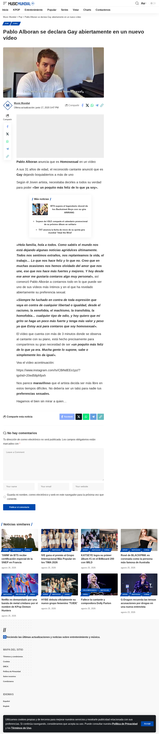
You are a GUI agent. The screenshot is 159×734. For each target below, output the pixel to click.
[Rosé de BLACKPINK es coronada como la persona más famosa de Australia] (139, 540)
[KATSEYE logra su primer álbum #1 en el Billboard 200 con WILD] (99, 540)
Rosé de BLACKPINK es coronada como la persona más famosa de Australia (136, 559)
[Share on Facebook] (82, 105)
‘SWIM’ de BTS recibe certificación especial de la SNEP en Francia (17, 559)
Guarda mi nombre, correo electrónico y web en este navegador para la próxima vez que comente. (55, 496)
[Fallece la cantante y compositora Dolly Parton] (99, 585)
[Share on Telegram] (97, 105)
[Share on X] (87, 105)
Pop (7, 23)
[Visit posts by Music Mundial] (7, 105)
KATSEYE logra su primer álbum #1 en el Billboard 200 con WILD (97, 559)
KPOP (5, 550)
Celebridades (89, 590)
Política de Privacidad (125, 724)
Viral (15, 23)
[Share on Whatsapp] (92, 105)
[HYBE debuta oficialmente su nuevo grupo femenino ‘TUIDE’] (59, 585)
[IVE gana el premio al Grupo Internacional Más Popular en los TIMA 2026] (59, 540)
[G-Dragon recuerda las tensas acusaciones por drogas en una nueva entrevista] (139, 585)
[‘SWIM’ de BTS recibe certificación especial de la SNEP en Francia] (20, 540)
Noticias (17, 550)
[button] (147, 723)
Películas (21, 594)
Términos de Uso (21, 728)
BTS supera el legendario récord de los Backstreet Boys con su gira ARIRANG (69, 209)
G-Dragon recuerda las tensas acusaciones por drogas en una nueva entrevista (138, 603)
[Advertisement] (60, 136)
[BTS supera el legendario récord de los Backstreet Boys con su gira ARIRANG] (40, 209)
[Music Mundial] (21, 3)
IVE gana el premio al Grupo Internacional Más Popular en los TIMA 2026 (58, 559)
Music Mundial (22, 103)
